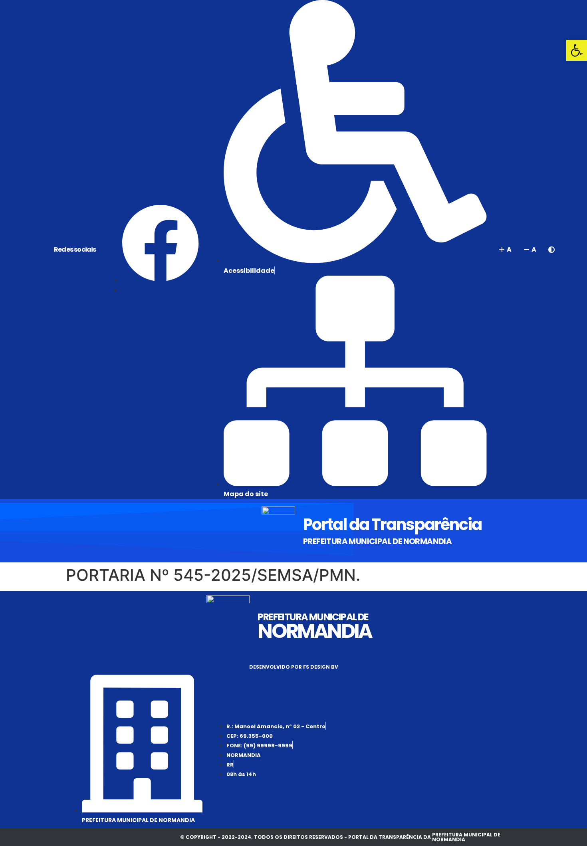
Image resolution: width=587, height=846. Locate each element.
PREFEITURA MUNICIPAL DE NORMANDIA (377, 541)
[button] (576, 50)
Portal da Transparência (392, 524)
